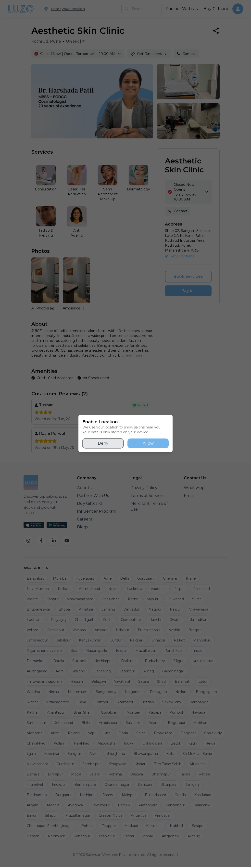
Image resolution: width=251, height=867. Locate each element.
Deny (103, 443)
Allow (148, 443)
